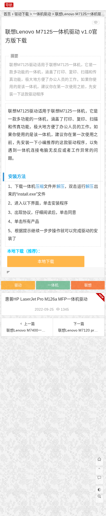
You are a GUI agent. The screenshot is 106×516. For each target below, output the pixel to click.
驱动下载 (21, 14)
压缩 (40, 186)
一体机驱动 (42, 14)
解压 (60, 186)
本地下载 (46, 261)
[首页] (99, 462)
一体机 (53, 285)
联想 (88, 285)
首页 (7, 14)
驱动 (18, 285)
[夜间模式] (99, 490)
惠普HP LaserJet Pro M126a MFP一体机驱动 (46, 299)
